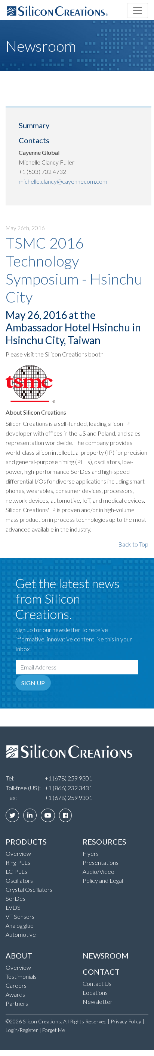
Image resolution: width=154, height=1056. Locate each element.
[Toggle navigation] (137, 10)
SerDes (15, 898)
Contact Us (97, 983)
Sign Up (33, 682)
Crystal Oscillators (29, 889)
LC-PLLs (16, 871)
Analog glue (20, 925)
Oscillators (19, 880)
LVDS (13, 907)
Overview (18, 853)
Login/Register (22, 1030)
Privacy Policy (126, 1021)
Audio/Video (98, 871)
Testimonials (21, 976)
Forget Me (53, 1030)
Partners (17, 1003)
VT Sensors (20, 916)
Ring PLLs (18, 862)
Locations (95, 992)
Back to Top (133, 544)
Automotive (21, 934)
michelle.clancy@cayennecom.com (63, 181)
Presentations (100, 862)
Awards (15, 994)
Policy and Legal (103, 880)
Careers (16, 985)
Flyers (91, 853)
